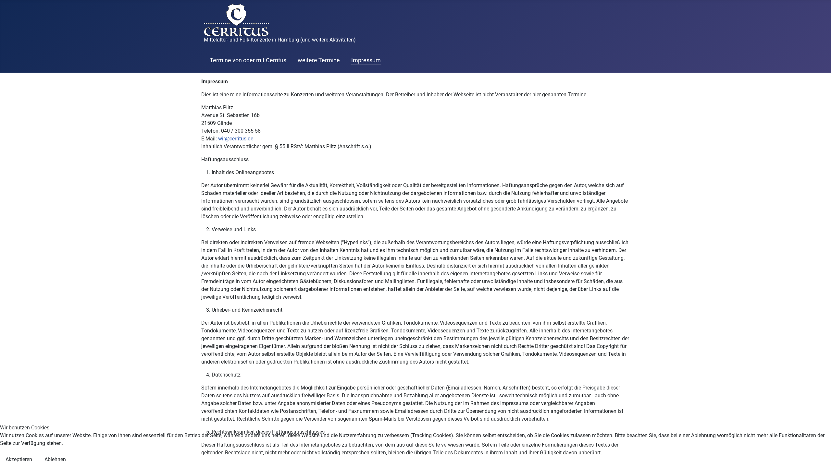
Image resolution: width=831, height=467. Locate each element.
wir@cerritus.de (235, 139)
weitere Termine (319, 60)
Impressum (366, 60)
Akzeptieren (19, 459)
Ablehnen (55, 459)
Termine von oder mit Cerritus (248, 60)
